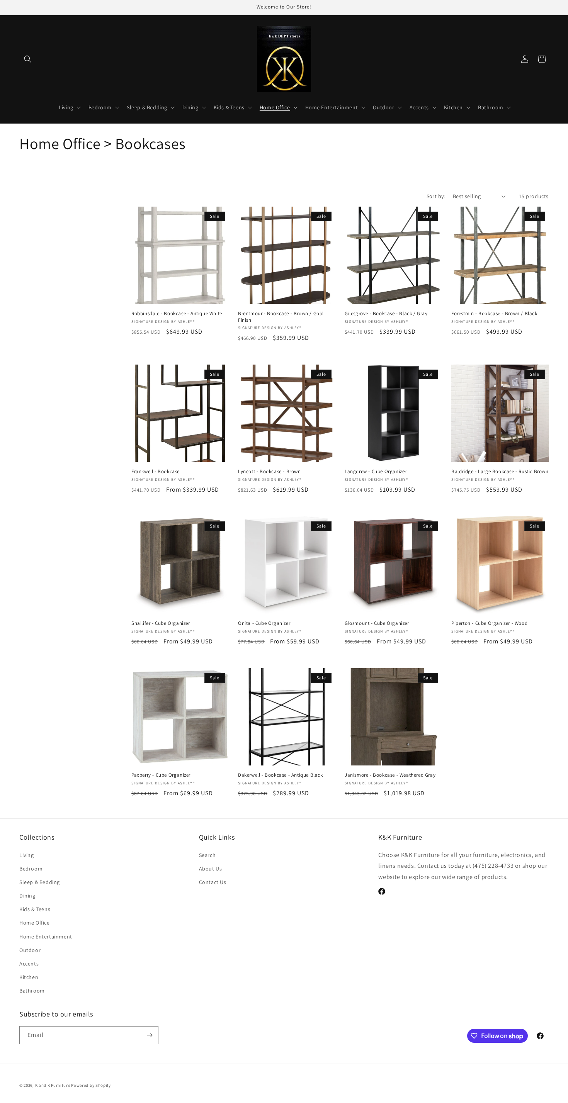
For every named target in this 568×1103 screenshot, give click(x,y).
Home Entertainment (45, 936)
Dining (27, 895)
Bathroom (32, 990)
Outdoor (30, 950)
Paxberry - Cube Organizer (160, 775)
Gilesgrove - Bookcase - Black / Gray (386, 314)
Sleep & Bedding (39, 882)
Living (26, 855)
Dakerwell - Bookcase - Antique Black (280, 775)
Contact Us (212, 882)
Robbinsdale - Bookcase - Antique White (176, 314)
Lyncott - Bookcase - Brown (269, 471)
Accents (29, 963)
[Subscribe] (149, 1035)
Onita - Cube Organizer (264, 623)
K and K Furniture (52, 1085)
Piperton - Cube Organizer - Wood (489, 623)
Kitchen (28, 977)
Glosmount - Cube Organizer (377, 623)
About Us (210, 868)
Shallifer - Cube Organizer (160, 623)
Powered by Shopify (91, 1085)
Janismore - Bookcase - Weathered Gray (390, 775)
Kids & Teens (34, 909)
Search (207, 855)
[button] (27, 59)
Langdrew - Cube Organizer (375, 471)
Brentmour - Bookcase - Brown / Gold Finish (281, 317)
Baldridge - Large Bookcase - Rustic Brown (500, 471)
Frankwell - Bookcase (155, 471)
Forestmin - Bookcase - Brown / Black (494, 314)
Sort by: (436, 196)
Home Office (34, 922)
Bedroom (31, 868)
